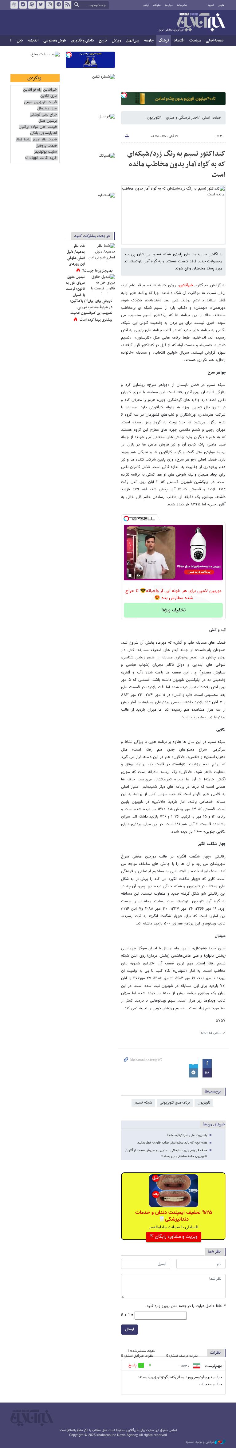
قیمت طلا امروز (44, 140)
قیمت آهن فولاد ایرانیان (38, 127)
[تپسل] (124, 95)
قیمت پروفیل (46, 146)
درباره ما (169, 5)
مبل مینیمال (47, 109)
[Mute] (138, 575)
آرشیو (146, 5)
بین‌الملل (132, 40)
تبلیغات (157, 5)
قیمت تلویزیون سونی (40, 102)
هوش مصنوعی (54, 40)
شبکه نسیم (143, 1103)
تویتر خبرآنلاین (41, 5)
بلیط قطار (23, 140)
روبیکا (14, 5)
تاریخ (103, 40)
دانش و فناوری (82, 40)
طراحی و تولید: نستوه (200, 1442)
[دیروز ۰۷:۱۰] (101, 283)
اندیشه (33, 40)
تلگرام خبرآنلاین (58, 5)
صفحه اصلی (214, 40)
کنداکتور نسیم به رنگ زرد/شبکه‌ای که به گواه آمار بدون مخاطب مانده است (176, 164)
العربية (211, 5)
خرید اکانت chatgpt (41, 158)
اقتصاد (179, 40)
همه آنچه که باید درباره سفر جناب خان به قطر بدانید (172, 1142)
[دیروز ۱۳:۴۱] (101, 252)
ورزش (116, 40)
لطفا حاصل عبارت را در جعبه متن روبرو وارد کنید (186, 1306)
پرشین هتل (47, 121)
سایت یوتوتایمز (45, 152)
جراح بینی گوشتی (43, 115)
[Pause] (130, 575)
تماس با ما (182, 5)
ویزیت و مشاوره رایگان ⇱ (174, 1237)
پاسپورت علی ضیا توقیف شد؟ (187, 1135)
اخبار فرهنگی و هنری (182, 118)
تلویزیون (153, 118)
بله (23, 5)
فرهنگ (164, 40)
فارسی (221, 5)
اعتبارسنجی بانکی (43, 133)
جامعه (149, 40)
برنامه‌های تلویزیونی (175, 1103)
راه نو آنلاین (32, 90)
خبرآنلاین (192, 22)
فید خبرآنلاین (67, 5)
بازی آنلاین (48, 96)
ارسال (129, 1329)
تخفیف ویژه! (173, 610)
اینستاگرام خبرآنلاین (49, 5)
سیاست (195, 40)
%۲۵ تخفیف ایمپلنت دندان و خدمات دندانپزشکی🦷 (173, 1216)
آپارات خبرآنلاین (32, 5)
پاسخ (132, 1365)
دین (20, 40)
